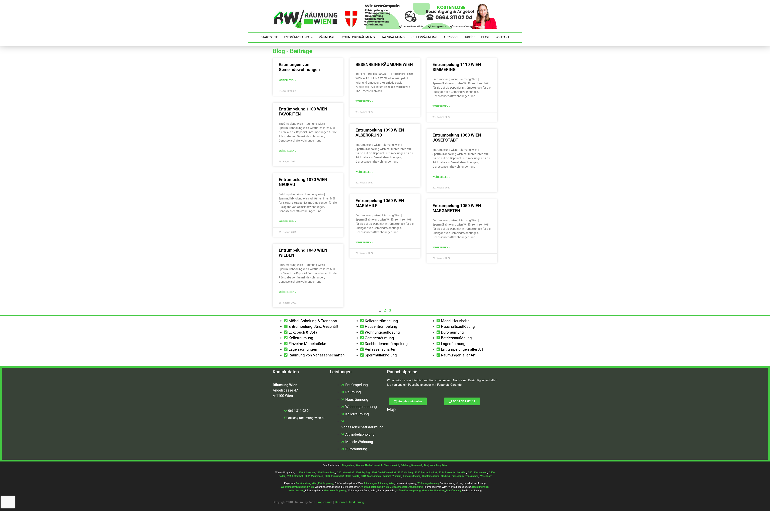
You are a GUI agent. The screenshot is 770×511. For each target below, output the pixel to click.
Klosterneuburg (430, 476)
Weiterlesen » (287, 80)
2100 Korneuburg (325, 472)
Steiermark (416, 465)
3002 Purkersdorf (334, 476)
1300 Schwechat (306, 472)
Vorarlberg (435, 465)
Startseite (269, 37)
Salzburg (405, 465)
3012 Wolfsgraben (371, 476)
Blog (485, 37)
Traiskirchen (471, 476)
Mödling (445, 476)
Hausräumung (393, 37)
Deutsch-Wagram (392, 476)
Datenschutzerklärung (349, 502)
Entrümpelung (296, 37)
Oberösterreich (391, 465)
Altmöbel (451, 37)
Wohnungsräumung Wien (375, 487)
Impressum (324, 502)
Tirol (426, 465)
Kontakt (502, 37)
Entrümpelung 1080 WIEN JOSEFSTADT (457, 138)
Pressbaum (458, 476)
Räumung (326, 37)
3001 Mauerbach (314, 476)
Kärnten (360, 465)
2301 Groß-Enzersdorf (384, 472)
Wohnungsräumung (357, 37)
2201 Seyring (363, 472)
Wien (445, 465)
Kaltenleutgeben (411, 476)
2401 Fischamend (477, 472)
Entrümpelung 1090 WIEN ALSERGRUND (380, 133)
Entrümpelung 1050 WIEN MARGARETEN (457, 208)
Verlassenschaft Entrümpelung (406, 487)
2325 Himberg (405, 472)
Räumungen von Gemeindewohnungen (299, 67)
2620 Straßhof (295, 476)
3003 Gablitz (352, 476)
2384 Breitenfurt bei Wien (452, 472)
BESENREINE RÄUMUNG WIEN (384, 64)
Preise (470, 37)
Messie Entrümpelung (433, 490)
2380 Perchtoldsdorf (426, 472)
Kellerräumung (424, 37)
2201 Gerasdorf (345, 472)
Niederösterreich (374, 465)
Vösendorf (485, 476)
